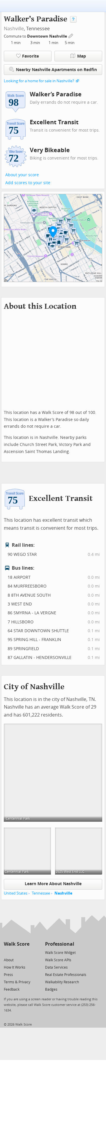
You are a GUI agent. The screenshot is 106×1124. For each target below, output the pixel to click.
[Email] (25, 952)
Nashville (14, 28)
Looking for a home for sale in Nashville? (39, 81)
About (9, 960)
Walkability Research (62, 982)
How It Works (14, 967)
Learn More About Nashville (53, 883)
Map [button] (81, 56)
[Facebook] (16, 952)
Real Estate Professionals (65, 975)
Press (8, 975)
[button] (53, 232)
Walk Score (16, 944)
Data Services (56, 967)
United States (15, 893)
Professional (59, 944)
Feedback (11, 989)
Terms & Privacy (17, 982)
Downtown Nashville (47, 36)
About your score (22, 174)
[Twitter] (7, 952)
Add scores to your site (27, 182)
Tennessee (41, 893)
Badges (51, 989)
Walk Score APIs (58, 960)
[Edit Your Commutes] (71, 35)
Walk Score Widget (60, 953)
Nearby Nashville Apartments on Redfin (56, 69)
